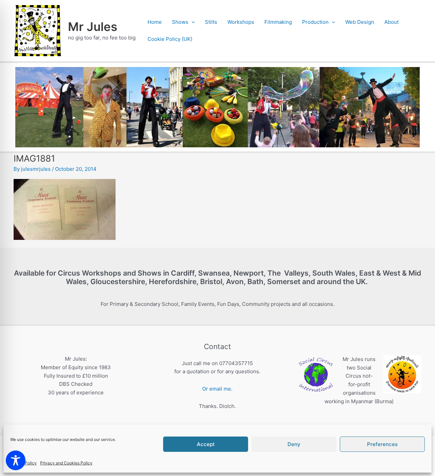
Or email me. (217, 388)
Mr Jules (92, 26)
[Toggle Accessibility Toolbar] (15, 460)
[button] (191, 22)
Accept (206, 444)
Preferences (382, 444)
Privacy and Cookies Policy (66, 462)
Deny (294, 444)
